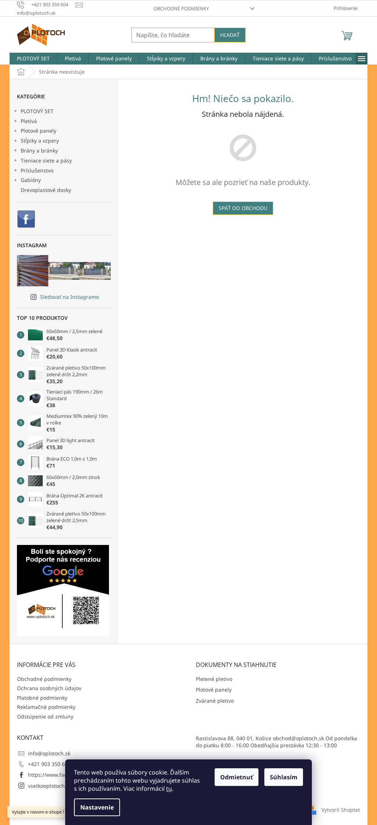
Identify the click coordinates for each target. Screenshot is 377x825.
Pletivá (29, 121)
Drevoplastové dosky (46, 189)
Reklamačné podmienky (46, 706)
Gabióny (31, 179)
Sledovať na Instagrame (69, 296)
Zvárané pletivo (215, 700)
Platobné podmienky (42, 697)
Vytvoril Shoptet (340, 809)
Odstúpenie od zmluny (45, 716)
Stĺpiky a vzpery (40, 140)
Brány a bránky (39, 150)
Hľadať (230, 34)
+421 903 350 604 (49, 764)
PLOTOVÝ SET (37, 111)
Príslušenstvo (37, 170)
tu (169, 788)
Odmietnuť (236, 777)
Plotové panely (38, 130)
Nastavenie (97, 807)
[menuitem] (33, 58)
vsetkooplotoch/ (47, 785)
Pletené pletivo (214, 678)
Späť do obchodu (243, 208)
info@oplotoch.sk (49, 753)
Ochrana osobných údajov (49, 688)
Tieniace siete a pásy (46, 160)
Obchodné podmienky (181, 8)
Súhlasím (283, 777)
